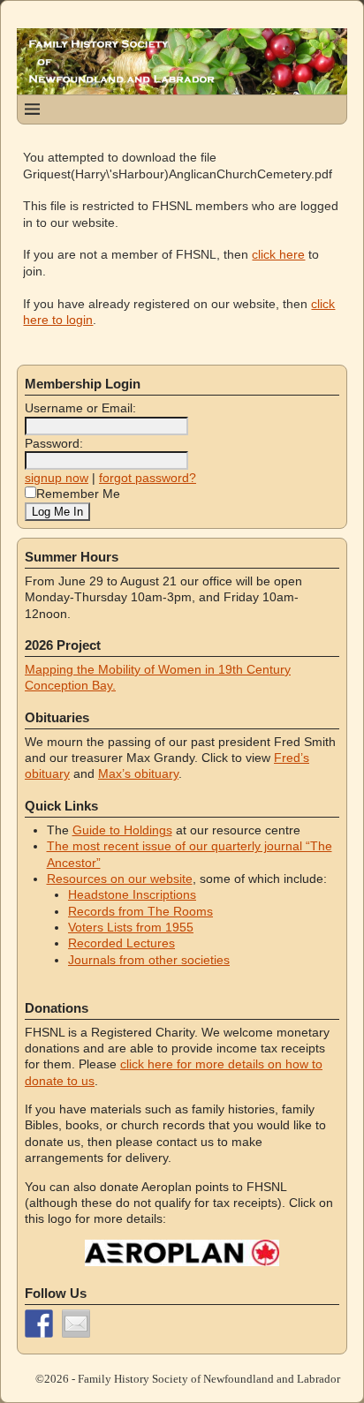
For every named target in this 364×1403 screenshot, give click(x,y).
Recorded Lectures (121, 943)
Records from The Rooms (140, 911)
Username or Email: (80, 408)
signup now (56, 478)
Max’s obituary (138, 773)
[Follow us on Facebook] (39, 1323)
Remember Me (78, 494)
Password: (54, 443)
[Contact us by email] (76, 1323)
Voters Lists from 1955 (130, 927)
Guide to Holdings (122, 830)
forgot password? (147, 478)
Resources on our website (120, 878)
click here (278, 254)
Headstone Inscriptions (132, 894)
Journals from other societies (149, 960)
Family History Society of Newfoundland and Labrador (209, 1378)
